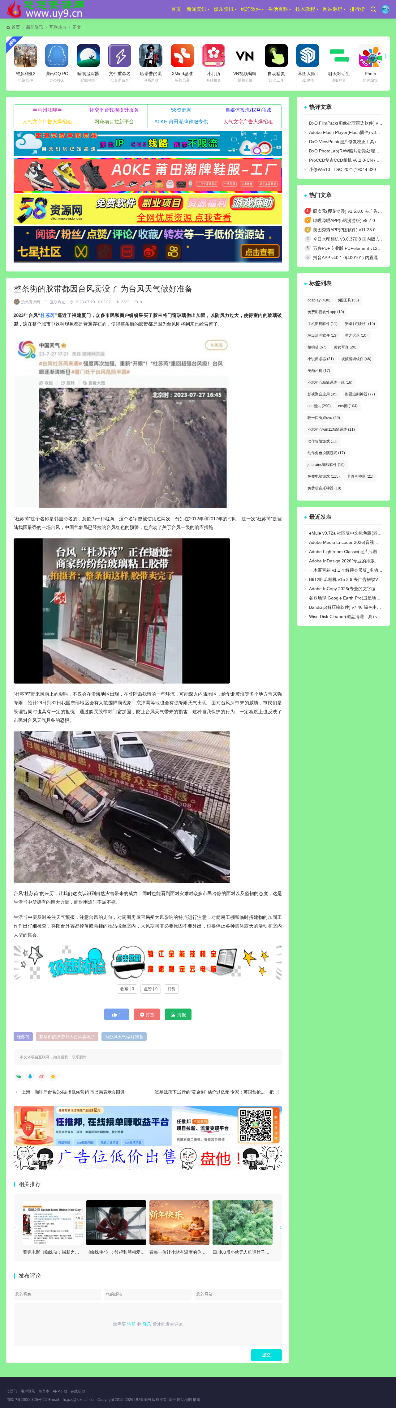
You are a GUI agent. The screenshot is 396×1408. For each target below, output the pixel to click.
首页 (176, 9)
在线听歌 (78, 1391)
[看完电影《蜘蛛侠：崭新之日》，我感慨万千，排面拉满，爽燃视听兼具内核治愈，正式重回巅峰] (53, 1222)
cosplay (319, 300)
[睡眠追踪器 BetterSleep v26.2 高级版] (88, 55)
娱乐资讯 (224, 9)
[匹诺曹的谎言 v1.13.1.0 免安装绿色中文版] (150, 55)
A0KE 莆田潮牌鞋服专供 (181, 121)
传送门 (11, 1391)
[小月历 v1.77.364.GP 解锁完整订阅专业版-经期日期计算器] (213, 55)
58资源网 (181, 110)
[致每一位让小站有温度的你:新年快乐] (179, 1222)
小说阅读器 (321, 359)
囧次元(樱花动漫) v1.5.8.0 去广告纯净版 (352, 211)
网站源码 (332, 9)
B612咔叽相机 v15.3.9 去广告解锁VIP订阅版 (352, 579)
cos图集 (319, 406)
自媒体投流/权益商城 (248, 110)
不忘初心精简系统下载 (330, 382)
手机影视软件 (323, 324)
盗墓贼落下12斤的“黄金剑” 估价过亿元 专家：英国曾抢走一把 (214, 1092)
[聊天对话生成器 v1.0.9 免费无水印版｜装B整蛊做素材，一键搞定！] (339, 55)
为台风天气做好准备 (124, 1036)
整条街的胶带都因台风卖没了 (67, 1036)
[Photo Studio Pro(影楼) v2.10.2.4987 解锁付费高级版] (370, 55)
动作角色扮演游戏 (326, 453)
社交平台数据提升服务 (114, 110)
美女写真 (345, 347)
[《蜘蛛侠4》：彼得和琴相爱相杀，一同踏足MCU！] (116, 1222)
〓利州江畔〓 (47, 110)
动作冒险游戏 (323, 441)
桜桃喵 (317, 347)
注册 (131, 1324)
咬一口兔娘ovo (324, 418)
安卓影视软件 (360, 324)
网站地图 (184, 1399)
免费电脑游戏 (324, 476)
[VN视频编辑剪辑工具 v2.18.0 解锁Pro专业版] (244, 55)
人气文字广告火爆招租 (47, 121)
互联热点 (58, 27)
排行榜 (357, 9)
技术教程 (305, 9)
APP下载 (60, 1391)
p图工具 (348, 300)
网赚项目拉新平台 (114, 121)
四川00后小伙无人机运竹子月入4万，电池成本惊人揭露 (266, 1252)
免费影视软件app (326, 312)
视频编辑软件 (356, 359)
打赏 (171, 989)
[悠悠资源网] (46, 9)
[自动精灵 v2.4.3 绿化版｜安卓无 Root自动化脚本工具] (276, 55)
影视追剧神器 (360, 394)
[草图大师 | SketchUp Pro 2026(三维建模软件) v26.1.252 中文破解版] (307, 55)
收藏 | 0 (127, 989)
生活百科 (278, 9)
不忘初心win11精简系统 (331, 429)
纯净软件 (251, 9)
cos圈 (348, 406)
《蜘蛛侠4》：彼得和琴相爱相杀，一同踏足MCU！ (135, 1252)
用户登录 (27, 1391)
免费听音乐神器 (324, 488)
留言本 (44, 1391)
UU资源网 (142, 1399)
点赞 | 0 (150, 989)
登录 (147, 1324)
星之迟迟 (356, 335)
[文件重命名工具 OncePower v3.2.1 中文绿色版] (119, 55)
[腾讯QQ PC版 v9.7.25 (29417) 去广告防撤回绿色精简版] (56, 55)
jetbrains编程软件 (326, 465)
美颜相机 (319, 371)
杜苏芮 (48, 315)
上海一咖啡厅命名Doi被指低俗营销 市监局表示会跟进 (73, 1092)
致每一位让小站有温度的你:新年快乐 (184, 1252)
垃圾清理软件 (323, 335)
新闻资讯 (196, 9)
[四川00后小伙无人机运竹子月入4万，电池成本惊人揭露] (243, 1222)
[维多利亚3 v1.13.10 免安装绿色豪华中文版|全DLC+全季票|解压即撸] (25, 55)
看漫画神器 (360, 476)
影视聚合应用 (323, 394)
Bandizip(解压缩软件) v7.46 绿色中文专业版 (351, 607)
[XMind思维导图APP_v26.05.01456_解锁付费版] (182, 55)
